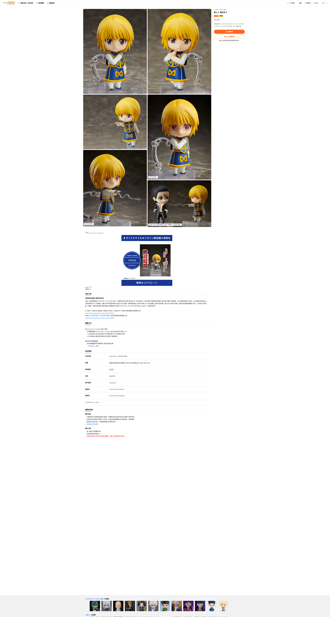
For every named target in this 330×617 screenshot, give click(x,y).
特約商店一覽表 (93, 346)
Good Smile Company (117, 389)
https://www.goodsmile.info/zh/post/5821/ (99, 313)
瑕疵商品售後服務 (92, 424)
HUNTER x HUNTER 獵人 (220, 9)
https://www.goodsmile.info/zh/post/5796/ (99, 318)
